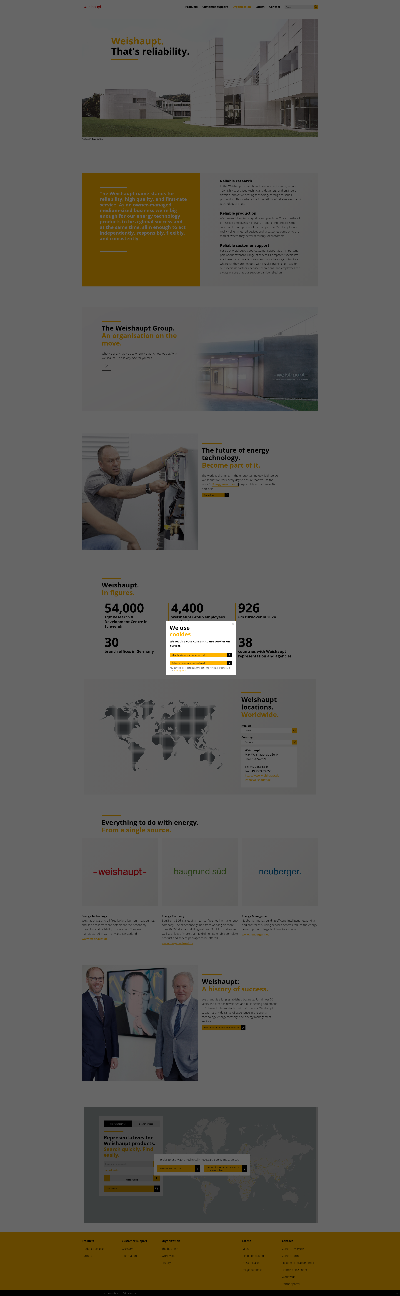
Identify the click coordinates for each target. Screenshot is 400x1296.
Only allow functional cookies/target (188, 663)
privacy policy (179, 670)
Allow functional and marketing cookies (190, 655)
